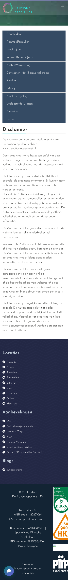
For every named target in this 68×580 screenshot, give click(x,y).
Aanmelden (13, 34)
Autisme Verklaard (16, 442)
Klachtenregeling (17, 96)
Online (10, 398)
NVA (9, 437)
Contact (11, 119)
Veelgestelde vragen (19, 103)
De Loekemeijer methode (20, 426)
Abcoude (11, 362)
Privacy (10, 88)
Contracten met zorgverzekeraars (27, 73)
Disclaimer (12, 111)
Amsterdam (13, 377)
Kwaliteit (11, 80)
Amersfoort (12, 372)
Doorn (10, 388)
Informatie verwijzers (19, 57)
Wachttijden (13, 49)
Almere (10, 367)
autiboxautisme (14, 470)
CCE (9, 421)
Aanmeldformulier (17, 41)
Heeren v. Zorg (14, 431)
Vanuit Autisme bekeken (19, 447)
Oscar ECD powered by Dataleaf (24, 452)
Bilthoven (11, 383)
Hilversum (12, 393)
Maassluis (12, 403)
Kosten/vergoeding (18, 65)
